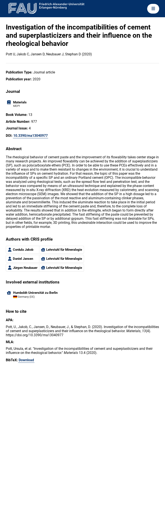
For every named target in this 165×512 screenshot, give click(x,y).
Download (26, 360)
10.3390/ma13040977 (30, 136)
